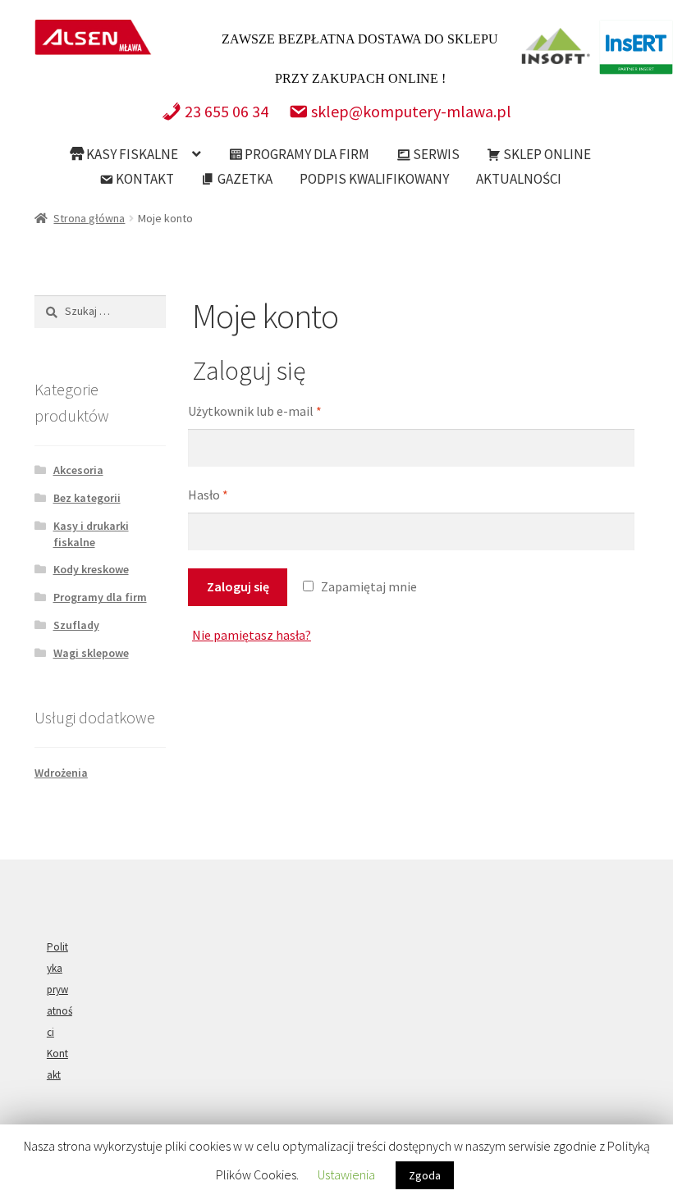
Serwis (435, 154)
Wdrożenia (61, 772)
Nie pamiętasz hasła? (251, 635)
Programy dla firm (305, 154)
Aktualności (518, 179)
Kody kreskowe (91, 569)
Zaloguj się (238, 586)
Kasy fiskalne (131, 154)
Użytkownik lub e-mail (255, 411)
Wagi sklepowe (91, 652)
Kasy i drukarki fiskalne (91, 534)
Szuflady (76, 625)
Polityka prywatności (59, 989)
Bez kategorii (87, 497)
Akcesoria (78, 470)
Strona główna (89, 218)
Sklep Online (546, 154)
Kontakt (143, 179)
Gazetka (243, 179)
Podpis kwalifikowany (374, 179)
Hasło (208, 494)
